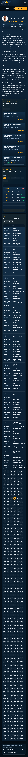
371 (18, 675)
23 (18, 481)
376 (15, 678)
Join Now (21, 8)
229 (4, 598)
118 (15, 535)
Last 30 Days (7, 194)
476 (8, 735)
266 (8, 618)
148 (15, 551)
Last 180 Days (7, 204)
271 (5, 621)
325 (5, 651)
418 (15, 702)
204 (21, 581)
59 (18, 501)
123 (11, 538)
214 (15, 588)
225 (11, 595)
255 (11, 611)
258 (21, 611)
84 (21, 515)
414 (21, 698)
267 (11, 618)
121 (5, 538)
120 (21, 535)
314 (8, 645)
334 (15, 655)
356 (8, 668)
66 (21, 505)
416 (8, 702)
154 (15, 555)
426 (21, 705)
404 (8, 695)
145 (5, 551)
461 (18, 725)
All (4, 178)
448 (15, 718)
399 (11, 692)
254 (8, 611)
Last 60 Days (7, 197)
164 (8, 561)
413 (18, 698)
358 (15, 668)
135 (11, 545)
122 (8, 538)
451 (5, 722)
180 (21, 568)
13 (4, 478)
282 (21, 625)
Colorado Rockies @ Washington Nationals (11, 114)
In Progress (21, 119)
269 (18, 618)
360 (21, 668)
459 (11, 725)
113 (18, 531)
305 (18, 638)
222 (21, 591)
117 (11, 535)
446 (8, 718)
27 (11, 485)
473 (18, 732)
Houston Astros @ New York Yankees (13, 124)
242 (8, 605)
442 (15, 715)
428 (8, 708)
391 (5, 688)
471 (11, 732)
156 (21, 555)
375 (11, 678)
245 (18, 605)
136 (15, 545)
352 (15, 665)
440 (8, 715)
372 (21, 675)
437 (18, 712)
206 (8, 585)
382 (15, 682)
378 (21, 678)
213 (11, 588)
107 (18, 528)
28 (15, 485)
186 (21, 571)
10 (14, 475)
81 (11, 515)
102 (21, 525)
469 (4, 732)
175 (5, 568)
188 (8, 575)
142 (15, 548)
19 (4, 481)
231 (11, 598)
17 (18, 478)
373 (5, 678)
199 (5, 581)
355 (5, 668)
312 (21, 641)
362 (8, 671)
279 (11, 625)
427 (5, 708)
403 (4, 695)
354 (21, 665)
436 (15, 712)
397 (4, 692)
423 (11, 705)
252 (21, 608)
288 (21, 628)
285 (11, 628)
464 (8, 728)
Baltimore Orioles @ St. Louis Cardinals (13, 157)
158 (8, 558)
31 (4, 488)
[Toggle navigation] (25, 3)
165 (11, 561)
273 (11, 621)
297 (11, 635)
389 (18, 685)
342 (21, 658)
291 (11, 631)
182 (8, 571)
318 (21, 645)
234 (21, 598)
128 (8, 541)
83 (18, 515)
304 (15, 638)
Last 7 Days (7, 191)
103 (5, 528)
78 (21, 511)
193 (5, 578)
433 (5, 712)
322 (15, 648)
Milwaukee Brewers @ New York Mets (12, 135)
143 (18, 548)
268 (14, 618)
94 (15, 521)
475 (5, 735)
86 (8, 518)
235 (5, 601)
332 (8, 655)
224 (8, 595)
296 (8, 635)
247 (5, 608)
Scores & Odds (7, 749)
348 (21, 662)
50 (8, 498)
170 (8, 565)
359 (18, 668)
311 (18, 641)
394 (15, 688)
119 (18, 535)
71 (18, 508)
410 (8, 698)
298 (14, 635)
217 (5, 591)
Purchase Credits (12, 752)
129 (11, 541)
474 (21, 732)
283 (4, 628)
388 (14, 685)
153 (11, 555)
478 (15, 735)
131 (18, 541)
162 (21, 558)
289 (4, 631)
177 (11, 568)
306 (21, 638)
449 (18, 718)
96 (21, 521)
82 (15, 515)
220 (15, 591)
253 (5, 611)
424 (15, 705)
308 (8, 641)
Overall (5, 210)
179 (18, 568)
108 (21, 528)
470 (8, 732)
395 (18, 688)
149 (18, 551)
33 (11, 488)
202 (15, 581)
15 (11, 478)
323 (18, 648)
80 (8, 515)
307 (4, 641)
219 (11, 591)
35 (18, 488)
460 (14, 725)
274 (15, 621)
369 (11, 675)
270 (21, 618)
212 (8, 588)
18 (21, 478)
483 (11, 738)
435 (11, 712)
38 (8, 491)
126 (21, 538)
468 (21, 728)
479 (18, 735)
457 (5, 725)
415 (5, 702)
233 (18, 598)
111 (11, 531)
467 (18, 728)
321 (11, 648)
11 (18, 475)
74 (8, 511)
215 (18, 588)
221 (18, 591)
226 (15, 595)
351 (11, 665)
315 (11, 645)
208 (14, 585)
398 (8, 692)
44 (8, 495)
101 (18, 525)
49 (4, 498)
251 (18, 608)
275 (18, 621)
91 (4, 521)
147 (11, 551)
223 (5, 595)
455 (18, 722)
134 (8, 545)
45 (11, 495)
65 (18, 505)
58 (15, 501)
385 (4, 685)
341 (18, 658)
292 (15, 631)
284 (8, 628)
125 (18, 538)
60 (21, 501)
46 (15, 495)
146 (8, 551)
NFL (22, 178)
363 (11, 671)
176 (8, 568)
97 (4, 525)
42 (21, 491)
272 (8, 621)
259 (4, 615)
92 (8, 521)
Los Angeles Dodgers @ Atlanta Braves (11, 146)
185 (18, 571)
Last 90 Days (7, 200)
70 (15, 508)
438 (21, 712)
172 (15, 565)
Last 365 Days (7, 207)
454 (15, 722)
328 (15, 651)
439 (4, 715)
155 (18, 555)
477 (11, 735)
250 (15, 608)
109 (5, 531)
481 (5, 738)
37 (4, 491)
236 (8, 601)
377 (18, 678)
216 (21, 588)
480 (21, 735)
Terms (5, 752)
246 (21, 605)
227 (18, 595)
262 (15, 615)
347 (18, 662)
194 (8, 578)
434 (8, 712)
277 (5, 625)
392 (8, 688)
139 (5, 548)
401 (18, 692)
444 (21, 715)
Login (7, 8)
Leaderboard (15, 749)
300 (21, 635)
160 (15, 558)
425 (18, 705)
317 (18, 645)
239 (18, 601)
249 (11, 608)
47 (18, 495)
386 (8, 685)
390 (21, 685)
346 (15, 662)
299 (18, 635)
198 (21, 578)
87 (11, 518)
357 (11, 668)
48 (21, 495)
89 (18, 518)
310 (15, 641)
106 (15, 528)
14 (8, 478)
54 (21, 498)
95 (18, 521)
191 (18, 575)
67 (4, 508)
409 (4, 698)
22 (14, 481)
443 (18, 715)
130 (15, 541)
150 (21, 551)
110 (8, 531)
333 (11, 655)
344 (8, 662)
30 (21, 485)
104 (8, 528)
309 (11, 641)
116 (8, 535)
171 (11, 565)
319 (5, 648)
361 (5, 671)
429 (11, 708)
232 (15, 598)
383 (18, 682)
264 (21, 615)
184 (15, 571)
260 (8, 615)
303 (11, 638)
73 (4, 511)
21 (11, 481)
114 (21, 531)
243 (11, 605)
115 (5, 535)
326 (8, 651)
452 (8, 722)
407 (18, 695)
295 (4, 635)
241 (5, 605)
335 (18, 655)
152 (8, 555)
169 (5, 565)
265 (4, 618)
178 (15, 568)
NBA (13, 178)
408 (21, 695)
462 (21, 725)
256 (15, 611)
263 (18, 615)
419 (18, 702)
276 (21, 621)
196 (15, 578)
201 (11, 581)
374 (8, 678)
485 (18, 738)
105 (11, 528)
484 (15, 738)
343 (5, 662)
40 (15, 491)
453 (11, 722)
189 (11, 575)
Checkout (13, 162)
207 (11, 585)
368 (8, 675)
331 (5, 655)
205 (4, 585)
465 (11, 728)
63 (11, 505)
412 (15, 698)
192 (21, 575)
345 (11, 662)
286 (14, 628)
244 (15, 605)
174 (21, 565)
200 (8, 581)
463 (4, 728)
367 (4, 675)
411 (11, 698)
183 (11, 571)
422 (8, 705)
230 (8, 598)
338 (8, 658)
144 (21, 548)
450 (21, 718)
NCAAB (18, 178)
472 (15, 732)
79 (4, 515)
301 (5, 638)
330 (21, 651)
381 (11, 682)
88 (15, 518)
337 (5, 658)
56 (8, 501)
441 (11, 715)
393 (11, 688)
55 (4, 501)
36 (21, 488)
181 (5, 571)
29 (18, 485)
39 (11, 491)
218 (8, 591)
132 (21, 541)
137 (18, 545)
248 (8, 608)
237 (11, 601)
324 (21, 648)
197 (18, 578)
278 (8, 625)
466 (14, 728)
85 (4, 518)
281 (18, 625)
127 (5, 541)
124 (15, 538)
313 (5, 645)
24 (21, 481)
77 (18, 511)
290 (8, 631)
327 (11, 651)
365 (18, 671)
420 (21, 702)
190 (15, 575)
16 (14, 478)
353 (18, 665)
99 (11, 525)
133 (5, 545)
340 (15, 658)
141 (11, 548)
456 (21, 722)
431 (18, 708)
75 (11, 511)
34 (14, 488)
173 (18, 565)
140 (8, 548)
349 (4, 665)
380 (8, 682)
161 (18, 558)
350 (8, 665)
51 (11, 498)
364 (15, 671)
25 (4, 485)
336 (21, 655)
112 (15, 531)
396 (21, 688)
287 (18, 628)
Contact (22, 749)
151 (5, 555)
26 (8, 485)
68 (8, 508)
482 (8, 738)
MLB (9, 178)
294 (21, 631)
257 (18, 611)
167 (18, 561)
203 (18, 581)
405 (11, 695)
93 (11, 521)
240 (21, 601)
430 (15, 708)
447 (11, 718)
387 (11, 685)
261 (11, 615)
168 (21, 561)
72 (21, 508)
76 (15, 511)
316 (15, 645)
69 (11, 508)
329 (18, 651)
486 (21, 738)
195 (11, 578)
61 (4, 505)
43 (4, 495)
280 (14, 625)
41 (18, 491)
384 (21, 682)
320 (8, 648)
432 (21, 708)
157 (5, 558)
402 (21, 692)
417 (11, 702)
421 (5, 705)
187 (5, 575)
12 (21, 475)
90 (21, 518)
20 (8, 481)
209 (18, 585)
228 (21, 595)
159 (11, 558)
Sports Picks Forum (16, 21)
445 (5, 718)
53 (18, 498)
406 (14, 695)
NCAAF (6, 181)
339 (11, 658)
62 (8, 505)
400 (14, 692)
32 (8, 488)
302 (8, 638)
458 (8, 725)
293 (18, 631)
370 (15, 675)
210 (21, 585)
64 (15, 505)
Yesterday (6, 188)
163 (5, 561)
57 (11, 501)
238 (15, 601)
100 (15, 525)
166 (15, 561)
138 (21, 545)
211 (5, 588)
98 (8, 525)
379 (4, 682)
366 (21, 671)
